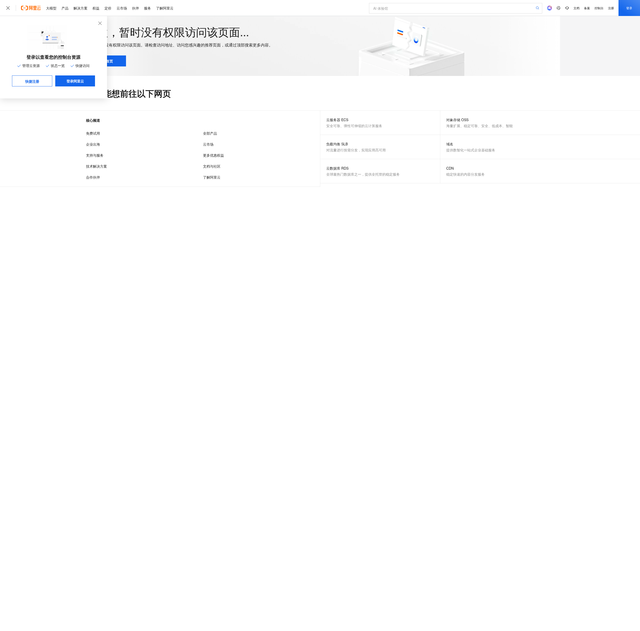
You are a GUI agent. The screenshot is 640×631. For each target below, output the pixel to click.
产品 (65, 7)
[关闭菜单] (8, 8)
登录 (629, 8)
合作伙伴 (93, 177)
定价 (108, 7)
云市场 (121, 7)
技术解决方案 (96, 166)
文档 (577, 8)
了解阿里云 (165, 7)
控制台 (599, 8)
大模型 (51, 7)
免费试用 (93, 133)
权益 (96, 7)
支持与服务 (95, 155)
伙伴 (135, 7)
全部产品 (210, 133)
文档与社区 (211, 166)
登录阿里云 (75, 80)
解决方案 (81, 7)
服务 (147, 7)
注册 (611, 8)
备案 (587, 8)
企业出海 (93, 144)
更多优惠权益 (213, 155)
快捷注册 (32, 81)
